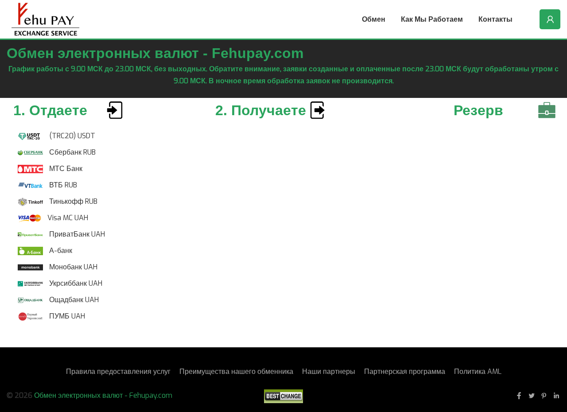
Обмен (373, 19)
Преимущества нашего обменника (236, 371)
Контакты (495, 19)
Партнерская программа (404, 371)
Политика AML (477, 371)
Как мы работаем (432, 19)
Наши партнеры (328, 371)
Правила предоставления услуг (118, 371)
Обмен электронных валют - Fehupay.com (103, 395)
